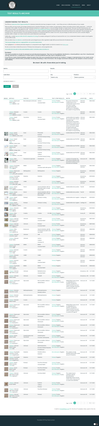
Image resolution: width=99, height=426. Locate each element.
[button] (96, 424)
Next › (90, 93)
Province (76, 74)
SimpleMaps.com (64, 409)
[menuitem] (58, 5)
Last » (94, 93)
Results (52, 68)
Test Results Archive (18, 13)
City (51, 74)
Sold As (5, 68)
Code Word (6, 74)
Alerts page (65, 44)
